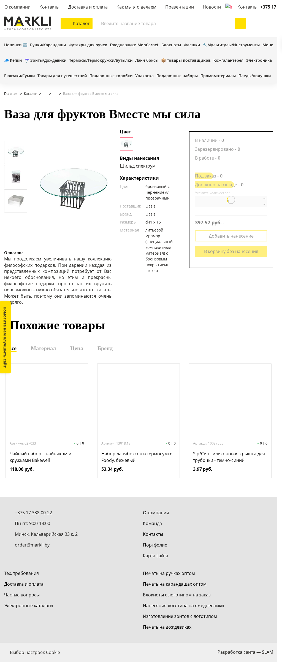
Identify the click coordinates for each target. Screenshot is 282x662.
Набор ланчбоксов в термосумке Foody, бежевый (136, 457)
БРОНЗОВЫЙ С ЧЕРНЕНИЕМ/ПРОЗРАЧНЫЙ (126, 143)
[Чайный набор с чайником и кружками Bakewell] (47, 401)
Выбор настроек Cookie (35, 652)
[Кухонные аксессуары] (52, 93)
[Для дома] (42, 93)
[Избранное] (256, 23)
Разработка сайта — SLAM (245, 652)
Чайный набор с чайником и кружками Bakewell (40, 457)
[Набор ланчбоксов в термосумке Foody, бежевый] (138, 401)
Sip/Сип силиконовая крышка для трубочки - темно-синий (229, 457)
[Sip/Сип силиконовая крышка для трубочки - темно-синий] (230, 401)
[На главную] (27, 23)
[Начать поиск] (240, 23)
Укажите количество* (212, 193)
